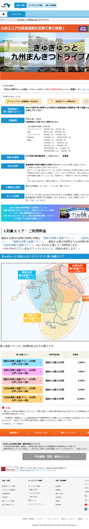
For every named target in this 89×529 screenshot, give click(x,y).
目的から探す (33, 496)
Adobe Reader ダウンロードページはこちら (37, 470)
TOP (2, 20)
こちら (52, 186)
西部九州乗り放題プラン (58, 238)
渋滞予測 (4, 497)
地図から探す (33, 489)
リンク (86, 519)
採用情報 (58, 504)
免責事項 (80, 519)
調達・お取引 (59, 493)
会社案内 (58, 486)
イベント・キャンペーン (35, 504)
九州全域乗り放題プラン (17, 245)
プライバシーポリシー (53, 519)
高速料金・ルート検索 (12, 424)
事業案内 (58, 490)
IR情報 (57, 501)
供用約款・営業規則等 (28, 519)
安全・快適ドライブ (8, 504)
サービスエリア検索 (34, 486)
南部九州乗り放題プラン (27, 241)
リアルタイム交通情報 (8, 490)
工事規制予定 (6, 493)
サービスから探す (35, 493)
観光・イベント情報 (8, 501)
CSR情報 (58, 497)
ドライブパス (10, 20)
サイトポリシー (41, 519)
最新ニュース (32, 500)
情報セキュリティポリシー (68, 519)
